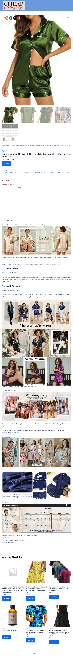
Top (56, 172)
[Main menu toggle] (68, 5)
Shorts (36, 172)
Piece (20, 172)
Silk (39, 172)
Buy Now (6, 163)
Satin (26, 172)
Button (7, 172)
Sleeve (49, 172)
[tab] (5, 180)
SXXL (52, 172)
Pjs (23, 172)
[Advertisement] (36, 207)
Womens (66, 172)
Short (32, 172)
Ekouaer (11, 172)
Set (29, 172)
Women (8, 145)
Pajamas (16, 172)
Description (5, 180)
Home (3, 145)
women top (60, 172)
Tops (12, 145)
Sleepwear (44, 172)
